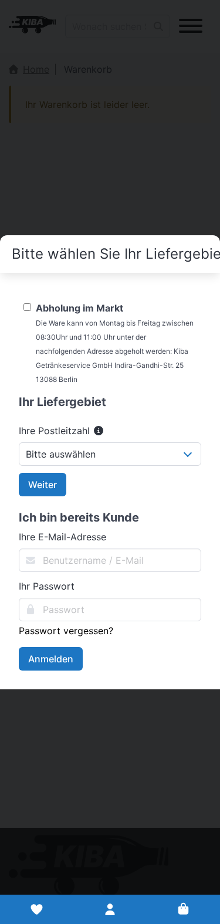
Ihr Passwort (47, 586)
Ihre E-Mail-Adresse (62, 537)
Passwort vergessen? (66, 631)
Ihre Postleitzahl (56, 430)
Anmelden (50, 659)
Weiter (42, 484)
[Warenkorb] (183, 909)
